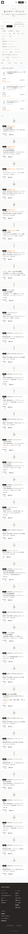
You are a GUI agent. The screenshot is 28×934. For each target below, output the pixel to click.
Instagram (10, 925)
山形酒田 (4, 31)
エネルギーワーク (18, 52)
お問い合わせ (18, 907)
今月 (19, 26)
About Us (17, 895)
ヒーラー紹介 (18, 902)
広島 (22, 33)
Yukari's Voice (18, 897)
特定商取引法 (4, 920)
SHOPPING (3, 902)
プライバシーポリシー (5, 916)
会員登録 (21, 2)
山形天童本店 (11, 31)
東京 (10, 33)
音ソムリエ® (4, 52)
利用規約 (3, 913)
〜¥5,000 (9, 63)
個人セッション (4, 900)
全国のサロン (18, 900)
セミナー (3, 897)
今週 (15, 26)
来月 (23, 26)
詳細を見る (11, 134)
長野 (14, 33)
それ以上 (21, 63)
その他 (10, 36)
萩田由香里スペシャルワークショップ (9, 41)
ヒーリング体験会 (5, 57)
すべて (9, 26)
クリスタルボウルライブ (7, 49)
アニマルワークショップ (17, 57)
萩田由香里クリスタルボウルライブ (9, 46)
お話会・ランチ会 (5, 60)
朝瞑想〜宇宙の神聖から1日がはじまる (10, 54)
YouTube (18, 925)
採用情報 (17, 905)
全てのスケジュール (7, 22)
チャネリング (17, 49)
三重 (18, 33)
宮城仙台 (17, 31)
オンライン (4, 33)
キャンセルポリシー (5, 918)
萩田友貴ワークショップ (7, 44)
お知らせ (17, 893)
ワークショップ (18, 22)
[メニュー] (25, 2)
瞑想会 (11, 52)
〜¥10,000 (15, 63)
